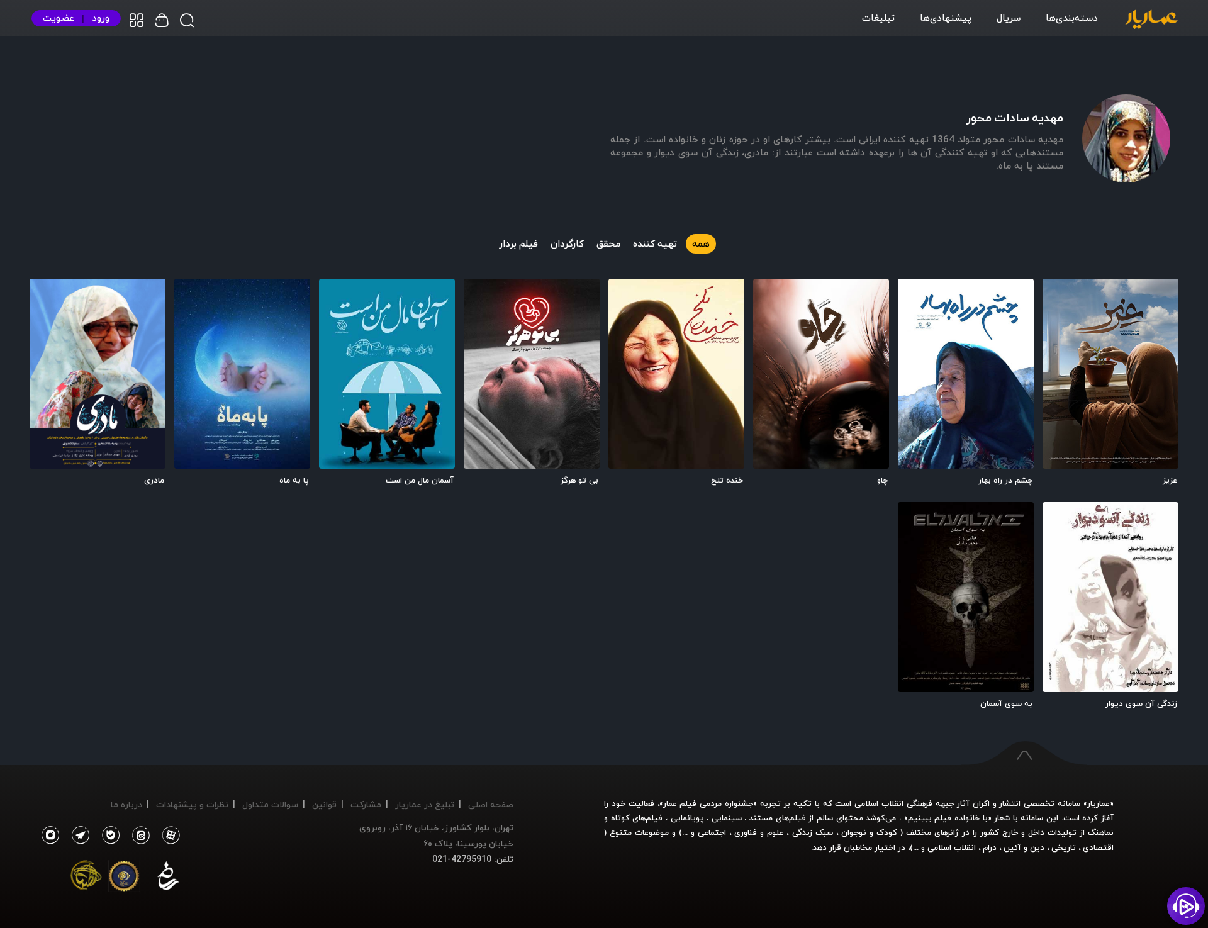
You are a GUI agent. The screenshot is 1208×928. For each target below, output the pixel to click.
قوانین (324, 804)
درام (990, 847)
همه (701, 243)
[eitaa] (138, 835)
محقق (608, 243)
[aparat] (169, 835)
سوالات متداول (270, 804)
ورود (100, 18)
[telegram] (77, 835)
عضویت (58, 18)
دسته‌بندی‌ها (1072, 17)
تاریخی (1063, 847)
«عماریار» (1098, 803)
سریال (1009, 17)
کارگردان (567, 243)
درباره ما (126, 804)
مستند (761, 818)
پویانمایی (687, 818)
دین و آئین (1024, 847)
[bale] (107, 835)
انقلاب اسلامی (950, 847)
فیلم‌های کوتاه (637, 818)
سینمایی (727, 818)
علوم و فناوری (758, 832)
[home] (1151, 20)
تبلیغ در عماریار (424, 804)
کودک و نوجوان (869, 832)
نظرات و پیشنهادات (192, 804)
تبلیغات (878, 17)
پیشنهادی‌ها (945, 17)
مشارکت (365, 804)
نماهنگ (1101, 832)
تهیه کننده (655, 243)
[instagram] (50, 835)
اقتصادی (1098, 847)
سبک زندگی (812, 832)
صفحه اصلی (490, 804)
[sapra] (124, 878)
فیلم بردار (518, 243)
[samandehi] (168, 878)
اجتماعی (710, 832)
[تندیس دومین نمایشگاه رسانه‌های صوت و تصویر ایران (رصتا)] (86, 878)
